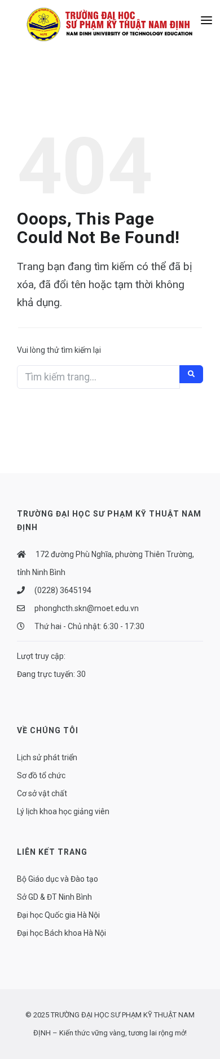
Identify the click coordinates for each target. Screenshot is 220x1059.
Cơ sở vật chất (42, 793)
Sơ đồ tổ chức (41, 775)
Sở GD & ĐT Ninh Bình (54, 896)
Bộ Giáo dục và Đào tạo (57, 878)
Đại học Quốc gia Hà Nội (58, 914)
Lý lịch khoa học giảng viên (63, 811)
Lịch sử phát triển (47, 757)
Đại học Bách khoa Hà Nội (61, 932)
